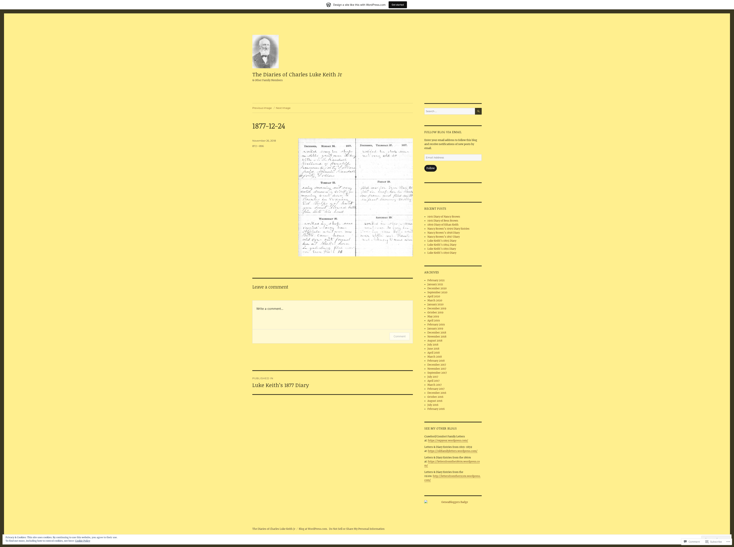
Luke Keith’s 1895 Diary (441, 240)
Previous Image (262, 107)
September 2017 (437, 372)
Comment (400, 336)
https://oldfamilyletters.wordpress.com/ (452, 451)
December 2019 (436, 308)
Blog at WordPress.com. (313, 529)
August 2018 (434, 340)
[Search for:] (449, 111)
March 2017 (434, 384)
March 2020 (434, 300)
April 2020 (433, 296)
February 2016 (436, 409)
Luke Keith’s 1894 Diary (441, 244)
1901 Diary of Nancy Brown (443, 216)
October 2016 (435, 397)
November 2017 (436, 368)
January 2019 (435, 328)
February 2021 (436, 280)
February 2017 (436, 388)
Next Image (283, 107)
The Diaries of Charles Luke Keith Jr (297, 74)
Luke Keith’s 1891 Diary (441, 248)
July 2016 (432, 405)
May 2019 (433, 316)
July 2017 (432, 376)
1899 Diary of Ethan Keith (443, 224)
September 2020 (437, 292)
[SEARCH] (478, 111)
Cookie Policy (82, 540)
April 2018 (433, 352)
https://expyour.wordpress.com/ (448, 440)
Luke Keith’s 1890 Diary (441, 252)
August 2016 (435, 401)
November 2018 (436, 336)
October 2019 (435, 312)
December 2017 (436, 364)
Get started (398, 4)
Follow (430, 168)
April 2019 (433, 320)
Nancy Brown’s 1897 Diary (443, 236)
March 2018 (434, 356)
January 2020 (435, 304)
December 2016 (436, 393)
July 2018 (432, 344)
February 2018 (436, 360)
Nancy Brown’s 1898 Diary (443, 232)
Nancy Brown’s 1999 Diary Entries (448, 228)
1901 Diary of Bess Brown (442, 220)
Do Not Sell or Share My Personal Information (357, 529)
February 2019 (436, 324)
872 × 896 (258, 146)
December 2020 (437, 288)
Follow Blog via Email (443, 132)
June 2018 (433, 348)
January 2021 (435, 284)
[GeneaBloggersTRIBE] (453, 502)
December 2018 (436, 332)
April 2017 (433, 380)
